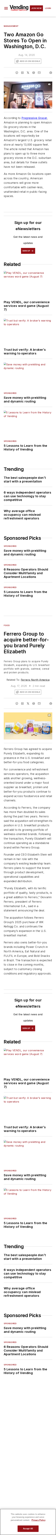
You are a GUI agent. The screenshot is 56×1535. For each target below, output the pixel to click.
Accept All (28, 1528)
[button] (6, 8)
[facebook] (16, 72)
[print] (50, 72)
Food (7, 625)
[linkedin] (22, 72)
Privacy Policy (38, 1520)
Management (11, 26)
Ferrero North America (35, 679)
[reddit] (33, 72)
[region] (28, 1522)
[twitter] (28, 72)
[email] (39, 72)
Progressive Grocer (34, 118)
